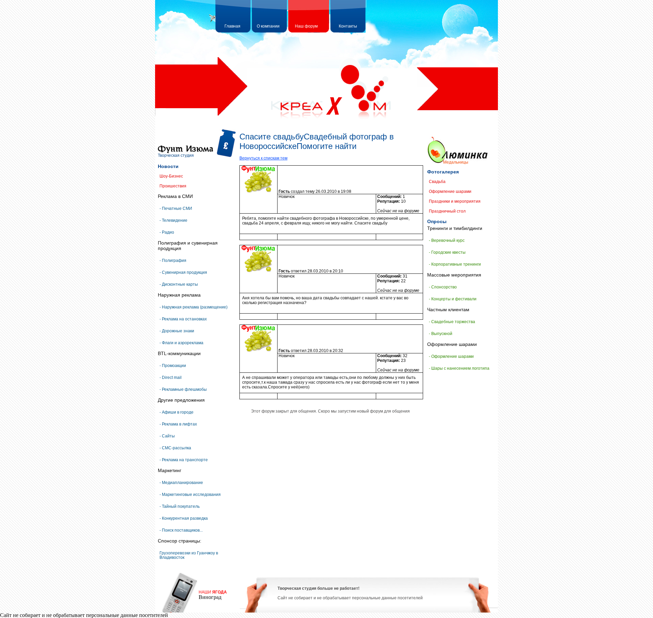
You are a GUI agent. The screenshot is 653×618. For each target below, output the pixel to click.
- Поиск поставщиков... (181, 530)
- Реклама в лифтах (178, 424)
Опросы (437, 221)
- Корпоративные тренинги (455, 264)
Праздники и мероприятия (455, 201)
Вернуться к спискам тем (263, 158)
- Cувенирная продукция (183, 272)
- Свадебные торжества (452, 321)
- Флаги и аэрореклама (181, 342)
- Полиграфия (173, 260)
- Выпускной (440, 333)
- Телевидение (173, 220)
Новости (168, 166)
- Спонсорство (443, 287)
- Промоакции (173, 365)
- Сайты (167, 436)
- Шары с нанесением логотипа (459, 368)
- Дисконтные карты (179, 284)
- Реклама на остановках (183, 319)
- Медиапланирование (181, 482)
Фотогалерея (443, 171)
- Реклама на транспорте (184, 459)
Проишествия (173, 186)
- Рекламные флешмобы (183, 389)
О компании (268, 26)
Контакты (348, 26)
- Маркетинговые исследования (190, 494)
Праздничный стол (447, 211)
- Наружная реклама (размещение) (194, 307)
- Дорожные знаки (177, 331)
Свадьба (437, 181)
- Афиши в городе (177, 412)
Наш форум (306, 26)
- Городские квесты (447, 252)
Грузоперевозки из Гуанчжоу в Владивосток (189, 555)
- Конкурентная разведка (184, 518)
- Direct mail (171, 377)
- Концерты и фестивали (452, 299)
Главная (232, 26)
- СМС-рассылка (175, 448)
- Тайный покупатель (180, 506)
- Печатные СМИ (176, 208)
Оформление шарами (450, 191)
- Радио (167, 232)
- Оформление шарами (451, 356)
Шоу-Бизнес (171, 176)
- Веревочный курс (447, 240)
